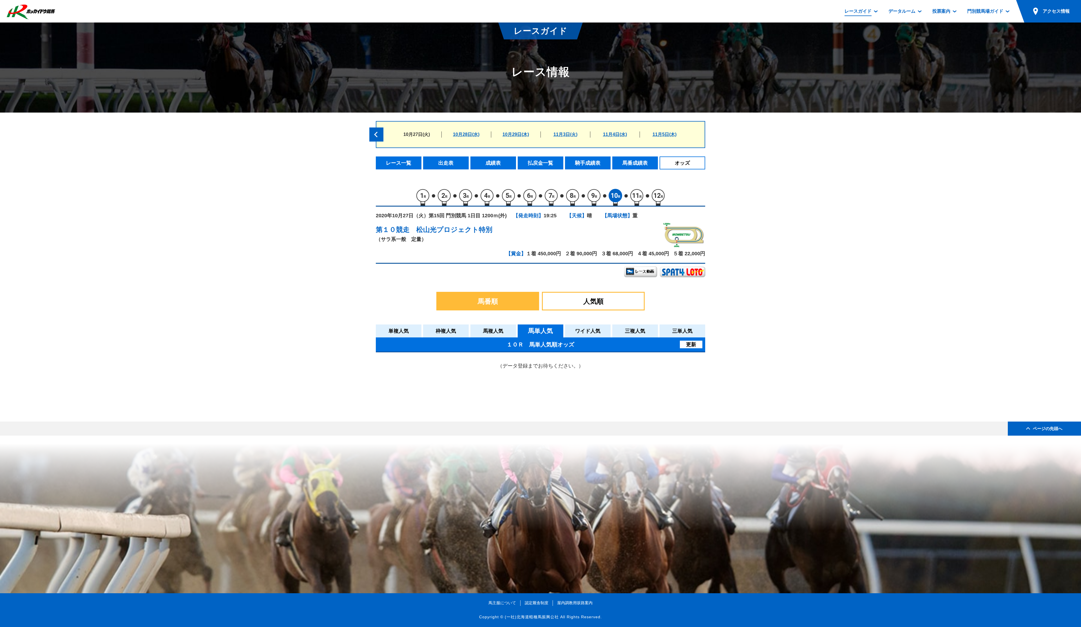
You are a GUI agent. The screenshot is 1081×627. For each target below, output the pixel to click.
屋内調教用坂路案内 (575, 603)
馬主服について (502, 603)
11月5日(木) (664, 134)
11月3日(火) (565, 134)
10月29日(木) (515, 134)
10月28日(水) (466, 134)
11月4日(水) (615, 134)
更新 (691, 344)
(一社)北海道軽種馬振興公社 (532, 617)
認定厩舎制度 (536, 603)
